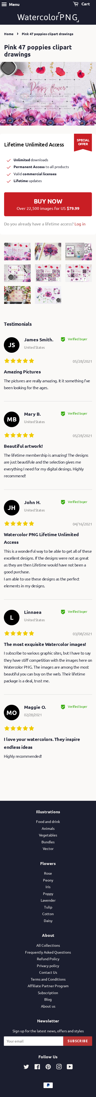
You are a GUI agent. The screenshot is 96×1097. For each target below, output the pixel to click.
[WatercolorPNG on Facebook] (37, 1067)
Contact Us (48, 972)
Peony (48, 880)
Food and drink (48, 821)
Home (9, 34)
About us (48, 1006)
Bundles (48, 841)
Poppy (48, 893)
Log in (80, 223)
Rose (48, 873)
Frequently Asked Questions (48, 952)
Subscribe (78, 1041)
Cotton (48, 913)
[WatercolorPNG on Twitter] (26, 1067)
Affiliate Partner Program (48, 985)
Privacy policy (48, 965)
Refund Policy (48, 958)
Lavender (48, 900)
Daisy (48, 920)
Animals (48, 828)
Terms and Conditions (48, 979)
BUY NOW (48, 204)
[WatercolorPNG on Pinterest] (48, 1067)
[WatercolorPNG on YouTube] (70, 1067)
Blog (48, 999)
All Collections (48, 945)
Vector (48, 848)
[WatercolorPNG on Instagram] (59, 1067)
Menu (13, 4)
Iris (48, 886)
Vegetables (48, 835)
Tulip (48, 907)
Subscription (48, 992)
